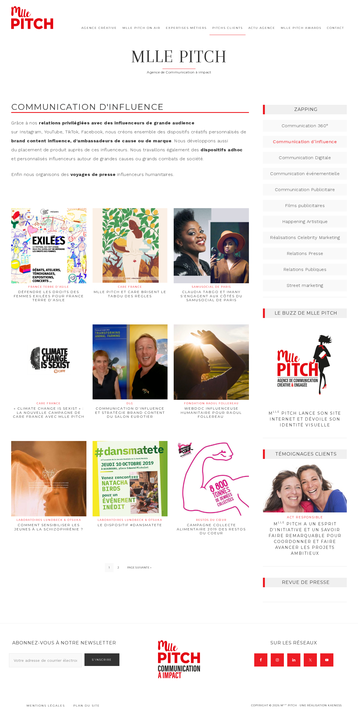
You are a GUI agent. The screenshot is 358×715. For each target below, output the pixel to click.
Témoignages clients (306, 454)
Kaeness (335, 705)
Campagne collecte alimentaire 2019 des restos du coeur (211, 526)
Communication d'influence (305, 141)
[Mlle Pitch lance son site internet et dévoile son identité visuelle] (305, 366)
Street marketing (305, 285)
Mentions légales (46, 705)
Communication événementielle (305, 173)
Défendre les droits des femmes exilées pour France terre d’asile (49, 293)
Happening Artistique (305, 221)
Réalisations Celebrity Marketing (305, 237)
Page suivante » (139, 567)
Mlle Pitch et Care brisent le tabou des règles (130, 291)
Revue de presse (306, 582)
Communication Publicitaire (305, 189)
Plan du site (86, 705)
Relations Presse (305, 253)
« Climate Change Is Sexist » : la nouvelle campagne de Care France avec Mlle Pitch (48, 410)
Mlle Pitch (179, 56)
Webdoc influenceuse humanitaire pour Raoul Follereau (211, 410)
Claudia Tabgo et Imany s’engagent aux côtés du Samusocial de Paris (211, 293)
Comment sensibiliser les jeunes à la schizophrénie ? (48, 524)
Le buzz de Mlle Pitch (306, 313)
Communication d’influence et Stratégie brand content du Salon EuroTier (130, 410)
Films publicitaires (305, 205)
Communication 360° (305, 125)
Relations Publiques (305, 269)
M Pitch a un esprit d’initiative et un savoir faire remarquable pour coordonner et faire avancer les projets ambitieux (304, 536)
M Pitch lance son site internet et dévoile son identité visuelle (304, 419)
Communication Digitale (305, 157)
